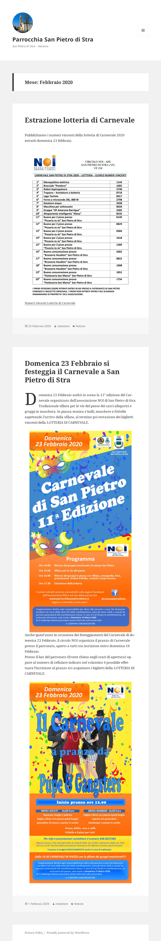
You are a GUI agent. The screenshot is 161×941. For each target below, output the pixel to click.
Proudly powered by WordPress (68, 933)
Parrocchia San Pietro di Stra (52, 39)
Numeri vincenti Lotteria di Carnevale (50, 303)
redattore (63, 326)
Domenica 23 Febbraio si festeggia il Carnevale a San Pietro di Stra (72, 371)
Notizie (80, 326)
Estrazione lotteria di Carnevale (80, 120)
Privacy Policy (34, 933)
